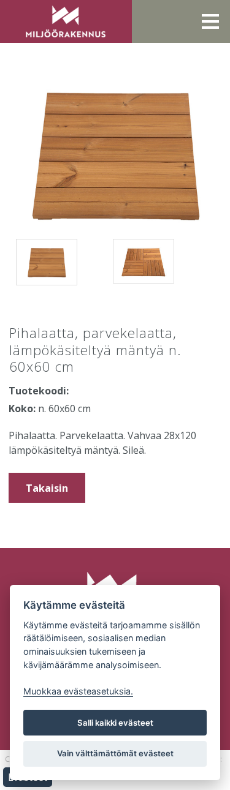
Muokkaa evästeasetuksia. (78, 691)
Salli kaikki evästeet (115, 723)
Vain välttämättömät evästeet (115, 753)
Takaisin (47, 488)
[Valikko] (210, 21)
